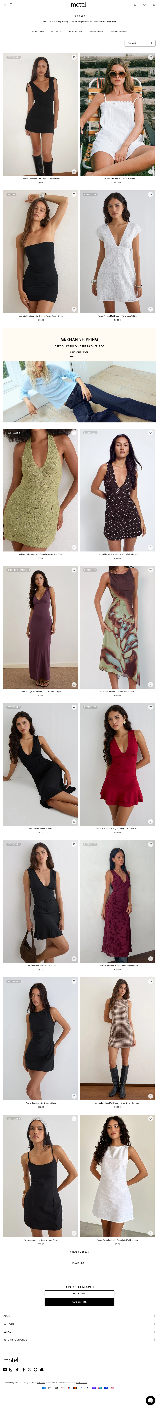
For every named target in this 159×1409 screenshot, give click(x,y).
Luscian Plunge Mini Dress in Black (41, 965)
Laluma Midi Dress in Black (40, 828)
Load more (79, 1263)
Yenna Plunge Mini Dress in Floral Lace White (117, 316)
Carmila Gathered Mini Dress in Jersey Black (41, 178)
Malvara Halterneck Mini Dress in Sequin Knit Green (41, 554)
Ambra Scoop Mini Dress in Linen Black (41, 1240)
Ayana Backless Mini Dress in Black (41, 1103)
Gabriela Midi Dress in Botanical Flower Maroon (117, 965)
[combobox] (11, 5)
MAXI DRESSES (75, 31)
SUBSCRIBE (79, 1301)
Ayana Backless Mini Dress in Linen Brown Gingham (117, 1103)
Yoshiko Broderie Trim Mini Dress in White (117, 178)
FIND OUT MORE (79, 352)
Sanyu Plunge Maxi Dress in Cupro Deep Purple (40, 691)
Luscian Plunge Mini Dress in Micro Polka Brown (117, 554)
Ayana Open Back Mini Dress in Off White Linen (117, 1240)
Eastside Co (41, 1383)
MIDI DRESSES (57, 31)
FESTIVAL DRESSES (119, 31)
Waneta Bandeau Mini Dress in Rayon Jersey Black (41, 316)
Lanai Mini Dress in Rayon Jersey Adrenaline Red (117, 828)
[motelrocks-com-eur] (78, 4)
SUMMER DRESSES (96, 31)
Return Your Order (15, 1339)
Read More (111, 21)
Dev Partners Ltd (81, 1383)
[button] (74, 57)
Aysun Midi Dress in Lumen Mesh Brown (117, 691)
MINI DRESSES (38, 31)
